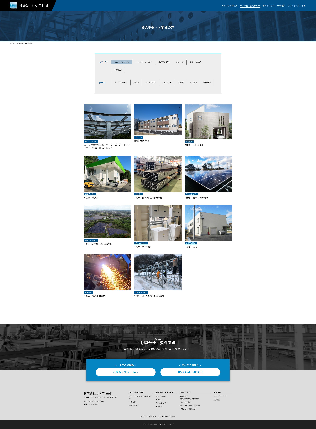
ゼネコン (179, 62)
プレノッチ (167, 82)
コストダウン (150, 82)
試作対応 (207, 82)
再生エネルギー (196, 62)
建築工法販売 (164, 62)
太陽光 (180, 82)
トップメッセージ (220, 396)
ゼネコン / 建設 (185, 402)
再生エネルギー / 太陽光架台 (190, 406)
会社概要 (217, 400)
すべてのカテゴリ (121, 62)
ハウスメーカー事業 (144, 62)
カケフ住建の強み (136, 392)
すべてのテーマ (120, 82)
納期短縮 (193, 82)
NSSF (136, 82)
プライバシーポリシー (166, 416)
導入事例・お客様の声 (165, 392)
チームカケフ (134, 406)
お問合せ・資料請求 (148, 416)
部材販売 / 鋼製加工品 (188, 409)
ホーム (12, 43)
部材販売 (118, 70)
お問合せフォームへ (125, 372)
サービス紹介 (185, 392)
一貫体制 (132, 402)
